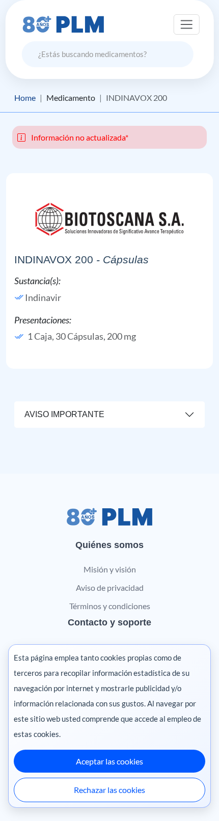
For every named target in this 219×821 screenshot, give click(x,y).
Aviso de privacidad (110, 587)
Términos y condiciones (109, 606)
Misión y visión (110, 569)
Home (25, 97)
